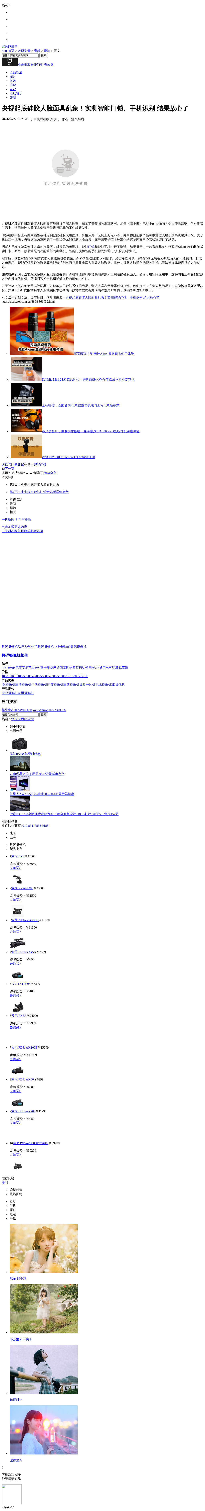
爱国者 (90, 667)
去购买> (15, 868)
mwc (44, 710)
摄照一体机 (87, 684)
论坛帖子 (16, 93)
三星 (31, 667)
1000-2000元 (26, 676)
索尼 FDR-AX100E (24, 1047)
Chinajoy (30, 710)
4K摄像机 (8, 684)
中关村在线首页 (13, 531)
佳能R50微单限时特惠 (25, 754)
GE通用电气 (103, 667)
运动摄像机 (39, 684)
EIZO (5, 667)
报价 (13, 85)
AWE (21, 710)
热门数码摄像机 (42, 646)
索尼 (25, 667)
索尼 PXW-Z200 (22, 888)
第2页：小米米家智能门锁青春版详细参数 (39, 492)
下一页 (9, 468)
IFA (38, 710)
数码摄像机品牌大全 (16, 646)
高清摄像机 (23, 684)
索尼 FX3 (17, 856)
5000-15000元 (61, 676)
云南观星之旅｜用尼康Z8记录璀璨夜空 (37, 774)
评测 (13, 97)
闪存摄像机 (55, 684)
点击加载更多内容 (14, 527)
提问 (5, 1182)
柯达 (82, 667)
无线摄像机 (103, 684)
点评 (13, 89)
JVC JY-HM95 (20, 983)
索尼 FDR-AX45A (23, 952)
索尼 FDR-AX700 (23, 1111)
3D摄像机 (118, 684)
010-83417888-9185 (35, 825)
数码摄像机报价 (15, 655)
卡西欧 (22, 719)
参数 (13, 80)
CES (63, 710)
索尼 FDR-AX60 (22, 1079)
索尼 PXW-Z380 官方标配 (30, 1143)
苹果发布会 (10, 710)
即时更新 (24, 519)
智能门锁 (40, 464)
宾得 (75, 667)
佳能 (12, 667)
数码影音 (24, 51)
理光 (69, 667)
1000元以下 (10, 676)
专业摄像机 (10, 693)
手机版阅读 (10, 519)
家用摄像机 (26, 693)
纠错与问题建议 (13, 464)
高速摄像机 (71, 684)
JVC (37, 667)
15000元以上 (79, 676)
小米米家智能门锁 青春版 (36, 65)
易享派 (123, 667)
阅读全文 (50, 473)
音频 (37, 51)
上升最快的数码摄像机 (70, 646)
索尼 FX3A (19, 1015)
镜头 (14, 719)
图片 (13, 76)
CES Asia (54, 710)
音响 (47, 51)
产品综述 (16, 72)
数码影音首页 (33, 531)
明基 (63, 667)
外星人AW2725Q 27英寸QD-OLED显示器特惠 (42, 794)
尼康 (18, 667)
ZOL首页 (8, 51)
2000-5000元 (43, 676)
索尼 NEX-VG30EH (25, 920)
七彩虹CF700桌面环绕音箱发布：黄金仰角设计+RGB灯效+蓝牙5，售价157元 (64, 814)
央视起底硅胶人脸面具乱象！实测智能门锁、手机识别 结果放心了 (112, 297)
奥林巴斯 (53, 667)
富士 (43, 667)
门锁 (91, 247)
